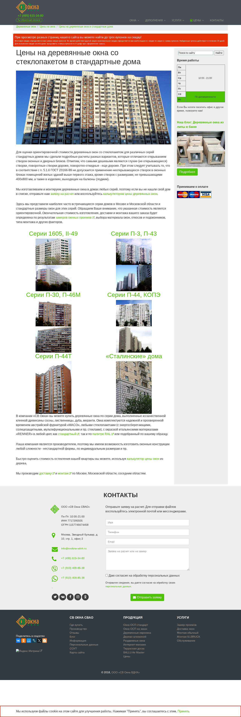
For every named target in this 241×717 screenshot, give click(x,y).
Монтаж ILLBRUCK (188, 636)
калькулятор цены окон (143, 458)
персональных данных (118, 586)
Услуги (176, 20)
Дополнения (154, 20)
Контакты (216, 20)
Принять (183, 711)
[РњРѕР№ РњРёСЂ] (29, 640)
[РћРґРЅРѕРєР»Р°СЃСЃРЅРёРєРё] (23, 640)
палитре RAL (101, 434)
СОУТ (73, 648)
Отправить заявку (149, 597)
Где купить (76, 624)
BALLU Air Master (133, 652)
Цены (197, 20)
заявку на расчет (62, 193)
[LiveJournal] (34, 640)
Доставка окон (185, 628)
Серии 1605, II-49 (53, 233)
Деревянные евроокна (137, 632)
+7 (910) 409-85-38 (73, 567)
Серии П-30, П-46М (53, 294)
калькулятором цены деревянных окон (130, 193)
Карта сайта (77, 652)
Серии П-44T (53, 356)
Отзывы (74, 632)
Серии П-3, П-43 (134, 233)
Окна (133, 20)
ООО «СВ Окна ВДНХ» (125, 672)
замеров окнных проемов (74, 217)
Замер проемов (186, 624)
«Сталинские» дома (134, 356)
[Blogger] (44, 640)
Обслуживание (186, 640)
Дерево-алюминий (134, 636)
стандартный (67, 434)
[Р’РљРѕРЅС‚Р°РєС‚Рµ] (18, 640)
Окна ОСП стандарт (135, 624)
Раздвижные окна (134, 640)
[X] (39, 640)
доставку (45, 473)
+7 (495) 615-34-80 (30, 15)
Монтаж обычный (187, 632)
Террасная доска (133, 648)
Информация (78, 640)
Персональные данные (84, 644)
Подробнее (187, 171)
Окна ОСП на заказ (135, 628)
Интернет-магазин (134, 644)
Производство (78, 628)
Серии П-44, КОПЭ (133, 294)
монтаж (63, 473)
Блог (72, 636)
